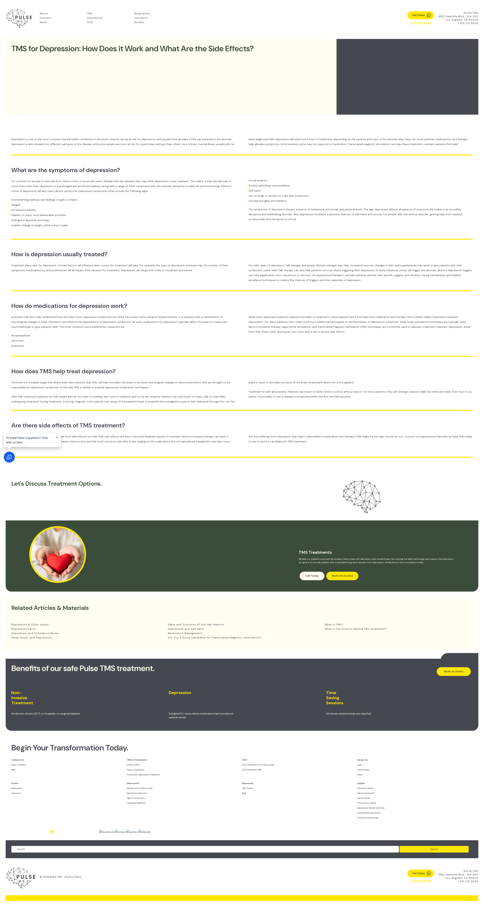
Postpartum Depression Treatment (143, 774)
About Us (362, 760)
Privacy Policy (73, 876)
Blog (244, 793)
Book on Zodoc (454, 671)
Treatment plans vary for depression (34, 265)
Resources (248, 783)
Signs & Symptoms (136, 798)
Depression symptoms (93, 191)
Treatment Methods (136, 803)
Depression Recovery (137, 793)
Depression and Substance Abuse (35, 633)
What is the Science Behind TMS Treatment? (356, 629)
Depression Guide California (370, 808)
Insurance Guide (365, 788)
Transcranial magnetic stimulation (369, 144)
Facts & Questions (135, 769)
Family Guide (363, 798)
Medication (142, 13)
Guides (139, 22)
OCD (90, 22)
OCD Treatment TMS (251, 769)
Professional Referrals (367, 817)
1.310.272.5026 (468, 23)
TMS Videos (247, 788)
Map (13, 769)
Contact (45, 17)
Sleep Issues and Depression (31, 637)
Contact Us (17, 760)
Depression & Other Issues (30, 624)
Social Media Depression (369, 812)
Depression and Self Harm (186, 629)
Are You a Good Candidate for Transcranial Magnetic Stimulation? (214, 637)
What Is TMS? (133, 764)
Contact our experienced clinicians (426, 436)
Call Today (312, 575)
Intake (14, 783)
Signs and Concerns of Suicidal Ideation (196, 624)
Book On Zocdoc (342, 575)
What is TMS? (334, 624)
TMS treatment (27, 396)
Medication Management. (185, 633)
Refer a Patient (18, 764)
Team (359, 764)
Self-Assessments (366, 793)
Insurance (141, 17)
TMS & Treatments (137, 760)
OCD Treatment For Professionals (258, 764)
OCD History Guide (366, 803)
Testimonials (363, 769)
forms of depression (24, 191)
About (44, 13)
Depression (95, 17)
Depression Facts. (23, 629)
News (43, 22)
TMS (89, 13)
